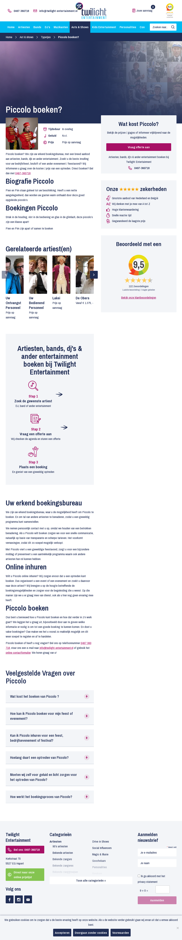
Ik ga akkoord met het (151, 879)
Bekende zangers (62, 859)
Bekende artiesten (63, 853)
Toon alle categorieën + (91, 880)
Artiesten (24, 27)
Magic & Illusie (100, 854)
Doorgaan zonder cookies (91, 933)
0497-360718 (21, 11)
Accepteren (62, 933)
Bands (37, 27)
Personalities (128, 27)
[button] (50, 696)
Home (11, 27)
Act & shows (26, 37)
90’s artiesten (60, 846)
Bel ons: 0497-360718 (27, 850)
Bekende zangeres (63, 865)
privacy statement (147, 882)
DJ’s (47, 27)
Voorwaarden (120, 933)
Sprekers (97, 873)
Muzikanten (61, 27)
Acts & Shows (80, 27)
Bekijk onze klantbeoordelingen (138, 297)
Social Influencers (102, 848)
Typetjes (46, 37)
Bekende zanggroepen (65, 872)
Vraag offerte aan (139, 147)
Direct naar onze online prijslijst (24, 874)
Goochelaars (99, 861)
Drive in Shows (100, 841)
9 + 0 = (144, 890)
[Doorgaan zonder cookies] (177, 928)
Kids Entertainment (104, 27)
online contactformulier (18, 652)
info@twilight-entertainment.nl (58, 11)
